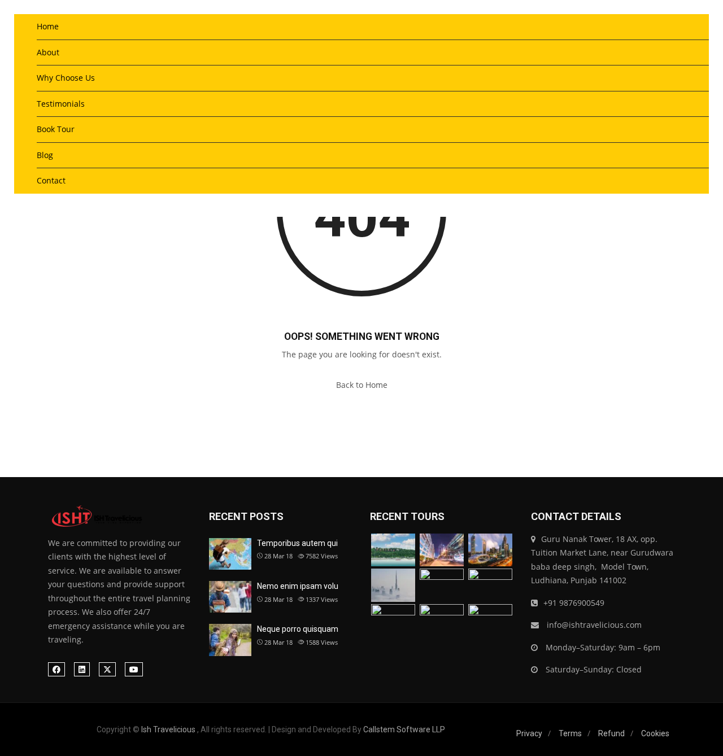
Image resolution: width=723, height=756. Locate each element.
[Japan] (490, 585)
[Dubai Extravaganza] (490, 550)
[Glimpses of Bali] (393, 620)
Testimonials (61, 103)
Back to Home (361, 384)
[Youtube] (134, 669)
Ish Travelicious (168, 729)
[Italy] (442, 585)
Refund (611, 733)
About (48, 52)
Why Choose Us (66, 77)
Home (48, 26)
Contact (51, 180)
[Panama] (442, 620)
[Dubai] (442, 550)
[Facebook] (56, 669)
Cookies (655, 733)
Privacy (529, 733)
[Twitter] (107, 669)
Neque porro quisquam (297, 628)
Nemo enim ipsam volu (297, 586)
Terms (570, 733)
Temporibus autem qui (297, 543)
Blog (45, 155)
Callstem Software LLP (404, 729)
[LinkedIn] (82, 669)
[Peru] (490, 620)
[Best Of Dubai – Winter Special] (393, 585)
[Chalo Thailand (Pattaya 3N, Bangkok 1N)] (393, 550)
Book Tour (56, 129)
